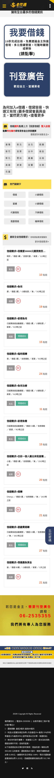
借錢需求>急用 (14, 286)
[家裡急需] (11, 436)
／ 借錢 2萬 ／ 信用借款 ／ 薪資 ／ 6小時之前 (27, 359)
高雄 (11, 577)
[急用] (11, 298)
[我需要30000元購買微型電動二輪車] (11, 266)
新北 (11, 269)
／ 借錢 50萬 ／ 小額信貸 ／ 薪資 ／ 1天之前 (26, 567)
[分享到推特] (23, 768)
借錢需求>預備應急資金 (19, 562)
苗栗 (11, 474)
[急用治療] (11, 401)
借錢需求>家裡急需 (17, 421)
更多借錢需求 (42, 242)
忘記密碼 (49, 535)
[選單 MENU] (50, 6)
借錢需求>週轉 (14, 491)
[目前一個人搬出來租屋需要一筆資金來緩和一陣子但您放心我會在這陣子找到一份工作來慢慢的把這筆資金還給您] (11, 471)
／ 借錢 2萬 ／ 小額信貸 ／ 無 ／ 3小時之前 (26, 291)
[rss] (31, 768)
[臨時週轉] (11, 365)
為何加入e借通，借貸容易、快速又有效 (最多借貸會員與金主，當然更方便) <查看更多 (26, 111)
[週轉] (11, 507)
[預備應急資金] (11, 574)
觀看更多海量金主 (40, 134)
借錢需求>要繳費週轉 (18, 527)
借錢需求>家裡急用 (17, 318)
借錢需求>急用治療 (17, 385)
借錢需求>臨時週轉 (17, 354)
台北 (11, 404)
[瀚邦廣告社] (19, 5)
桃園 (11, 301)
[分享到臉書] (27, 768)
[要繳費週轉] (11, 542)
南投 (11, 510)
